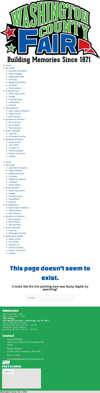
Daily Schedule (15, 74)
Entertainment (12, 91)
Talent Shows (15, 114)
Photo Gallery (15, 88)
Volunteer (13, 85)
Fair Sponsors (15, 128)
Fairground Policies (17, 82)
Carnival (12, 105)
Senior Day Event (17, 94)
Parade (12, 96)
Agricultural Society (14, 139)
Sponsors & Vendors (15, 119)
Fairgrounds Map (16, 76)
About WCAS (14, 142)
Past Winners (15, 116)
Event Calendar (13, 131)
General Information (18, 71)
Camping (13, 79)
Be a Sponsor (15, 122)
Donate (12, 156)
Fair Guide (10, 68)
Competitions (12, 108)
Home (8, 65)
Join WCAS (14, 145)
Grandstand (14, 102)
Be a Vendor (14, 125)
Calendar (13, 133)
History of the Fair (17, 153)
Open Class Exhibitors (19, 111)
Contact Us (14, 148)
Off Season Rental (17, 136)
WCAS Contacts (16, 151)
